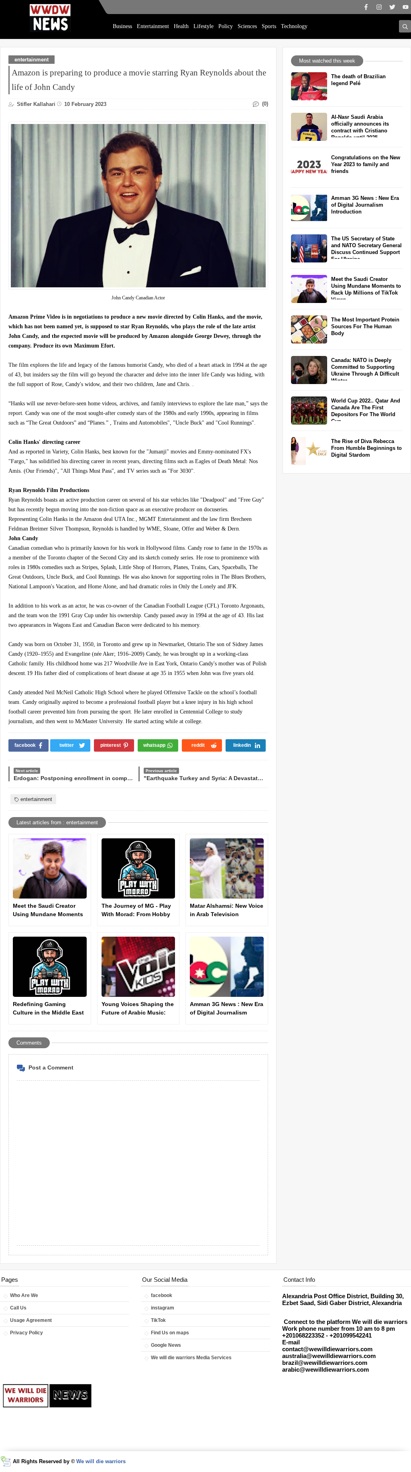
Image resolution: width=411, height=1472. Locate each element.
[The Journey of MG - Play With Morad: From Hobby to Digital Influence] (138, 868)
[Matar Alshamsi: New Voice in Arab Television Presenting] (227, 868)
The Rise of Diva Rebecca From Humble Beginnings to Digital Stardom (366, 448)
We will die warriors (101, 1461)
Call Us (18, 1308)
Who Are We (24, 1295)
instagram (162, 1308)
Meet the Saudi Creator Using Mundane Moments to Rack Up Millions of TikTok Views (48, 911)
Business (122, 26)
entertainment (31, 60)
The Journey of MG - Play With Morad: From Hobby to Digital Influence (136, 911)
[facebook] (365, 7)
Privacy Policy (26, 1333)
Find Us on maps (170, 1333)
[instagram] (379, 7)
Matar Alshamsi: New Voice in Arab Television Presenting (226, 911)
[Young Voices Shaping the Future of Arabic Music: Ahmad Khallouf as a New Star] (138, 967)
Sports (269, 26)
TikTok (158, 1320)
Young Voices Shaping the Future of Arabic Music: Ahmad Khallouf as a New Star (138, 1009)
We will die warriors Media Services (191, 1357)
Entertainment (153, 26)
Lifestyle (203, 26)
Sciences (247, 26)
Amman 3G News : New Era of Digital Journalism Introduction (226, 1009)
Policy (225, 26)
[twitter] (392, 7)
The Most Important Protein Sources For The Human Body (365, 326)
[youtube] (405, 7)
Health (181, 26)
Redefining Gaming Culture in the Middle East (48, 1008)
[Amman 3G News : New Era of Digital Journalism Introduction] (227, 967)
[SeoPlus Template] (5, 1461)
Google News (166, 1345)
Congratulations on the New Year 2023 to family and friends (365, 164)
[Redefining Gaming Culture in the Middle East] (50, 967)
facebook (161, 1295)
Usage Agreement (31, 1320)
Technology (294, 26)
